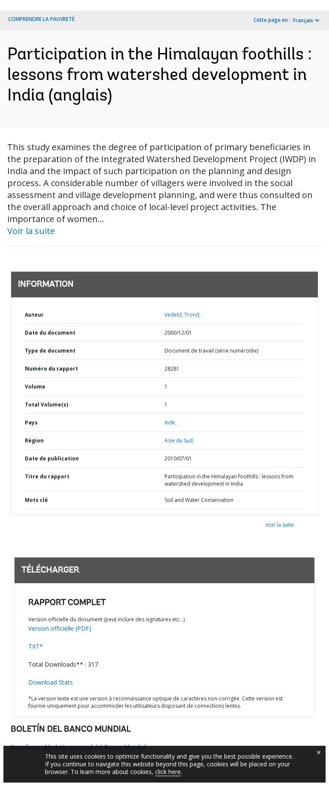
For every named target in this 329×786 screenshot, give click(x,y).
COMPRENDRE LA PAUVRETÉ (41, 19)
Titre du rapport (47, 476)
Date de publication (52, 458)
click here (168, 772)
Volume (35, 386)
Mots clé (36, 500)
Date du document (50, 332)
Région (34, 440)
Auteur (34, 314)
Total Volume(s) (46, 404)
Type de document (50, 350)
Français (303, 20)
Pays (31, 422)
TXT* (35, 646)
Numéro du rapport (51, 368)
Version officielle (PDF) (59, 628)
